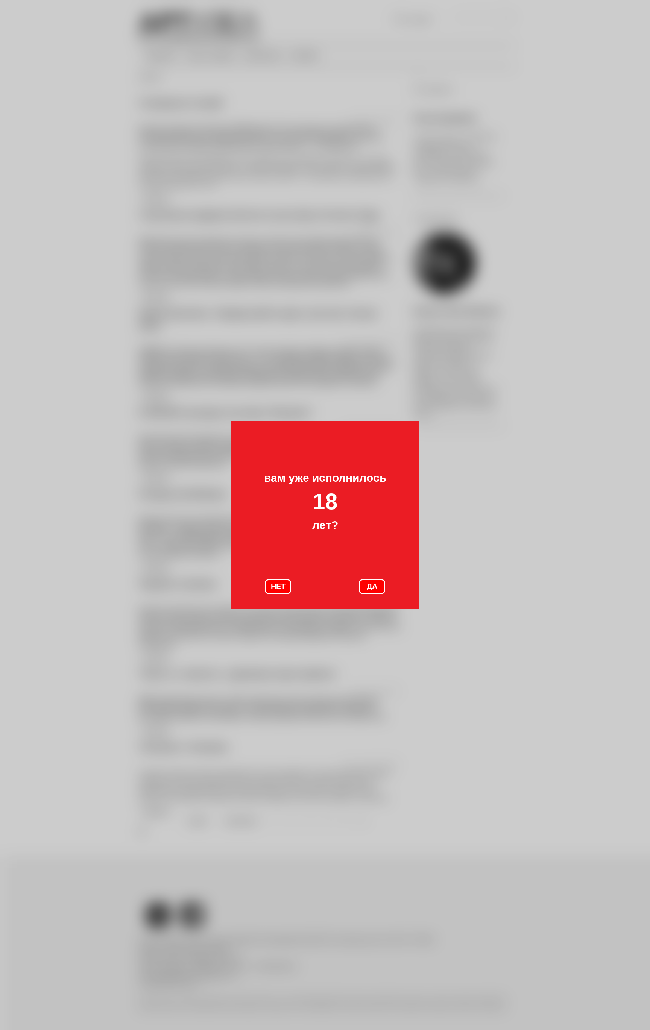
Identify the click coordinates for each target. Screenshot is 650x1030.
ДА (372, 586)
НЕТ (278, 586)
